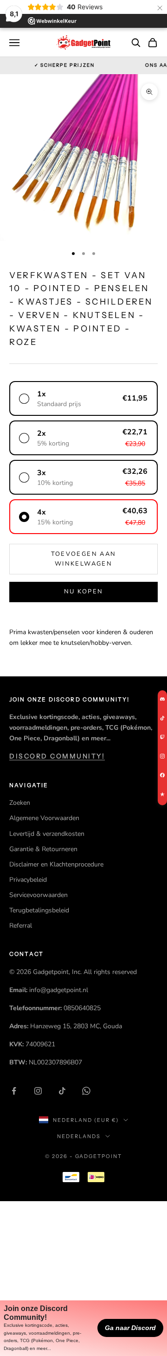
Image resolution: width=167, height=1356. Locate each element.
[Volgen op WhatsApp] (86, 1090)
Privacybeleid (28, 879)
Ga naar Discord (130, 1327)
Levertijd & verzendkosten (46, 833)
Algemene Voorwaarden (44, 818)
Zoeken (19, 802)
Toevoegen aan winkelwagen (83, 559)
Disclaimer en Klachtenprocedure (56, 864)
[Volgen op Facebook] (14, 1090)
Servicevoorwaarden (38, 895)
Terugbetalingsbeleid (39, 910)
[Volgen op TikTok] (62, 1090)
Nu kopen (83, 591)
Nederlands (79, 1136)
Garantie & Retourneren (43, 849)
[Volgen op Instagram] (38, 1090)
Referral (20, 925)
